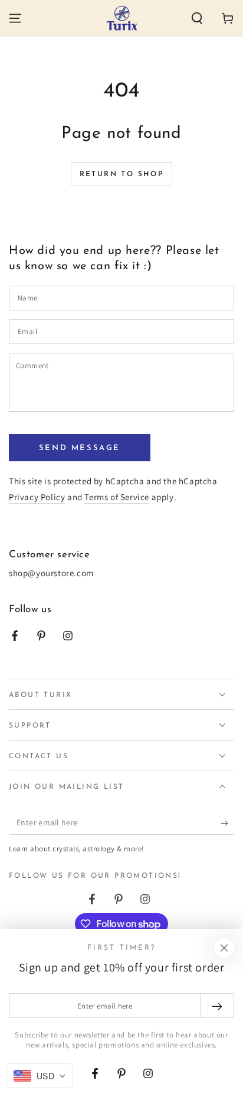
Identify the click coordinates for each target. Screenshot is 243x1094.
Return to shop (122, 174)
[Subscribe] (227, 823)
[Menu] (15, 18)
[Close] (224, 948)
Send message (79, 448)
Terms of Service (116, 497)
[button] (197, 18)
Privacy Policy (37, 497)
